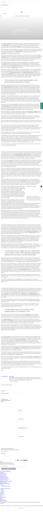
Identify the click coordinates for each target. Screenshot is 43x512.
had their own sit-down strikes (32, 231)
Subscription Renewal (4, 478)
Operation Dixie (32, 232)
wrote (32, 204)
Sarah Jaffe (15, 33)
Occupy (10, 320)
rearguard (15, 64)
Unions (8, 371)
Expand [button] (41, 186)
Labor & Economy (5, 373)
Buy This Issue (21, 436)
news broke (7, 336)
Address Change (3, 473)
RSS (27, 460)
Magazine (5, 13)
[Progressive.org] (4, 7)
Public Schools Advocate (5, 483)
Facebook (16, 460)
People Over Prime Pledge (20, 339)
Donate (1, 461)
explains (10, 160)
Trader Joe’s (12, 109)
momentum (11, 73)
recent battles (24, 246)
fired (38, 155)
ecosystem (17, 347)
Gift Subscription (3, 476)
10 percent (19, 46)
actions (18, 64)
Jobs (1, 498)
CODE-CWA (22, 180)
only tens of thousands (34, 300)
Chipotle (8, 109)
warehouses (23, 293)
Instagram (21, 460)
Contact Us (2, 494)
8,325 (16, 292)
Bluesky (18, 460)
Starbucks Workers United (28, 71)
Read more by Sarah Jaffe (13, 381)
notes (13, 300)
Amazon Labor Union (15, 71)
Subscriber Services (4, 477)
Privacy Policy (3, 497)
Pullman (30, 356)
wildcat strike (5, 44)
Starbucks (36, 371)
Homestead (36, 356)
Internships (2, 499)
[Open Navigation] (21, 12)
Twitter (20, 460)
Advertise (2, 472)
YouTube (25, 460)
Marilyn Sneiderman (8, 86)
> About (2, 484)
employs (6, 293)
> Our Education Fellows (5, 486)
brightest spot (14, 67)
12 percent (5, 63)
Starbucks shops (33, 293)
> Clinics (2, 491)
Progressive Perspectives (5, 488)
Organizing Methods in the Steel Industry (23, 154)
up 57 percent (6, 105)
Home (2, 13)
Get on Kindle (21, 419)
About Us (2, 493)
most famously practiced (25, 268)
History (19, 371)
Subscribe (20, 410)
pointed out (27, 314)
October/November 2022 (27, 371)
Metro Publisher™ (22, 508)
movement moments (7, 319)
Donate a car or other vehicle (5, 481)
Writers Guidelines (3, 500)
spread (4, 53)
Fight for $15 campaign (32, 111)
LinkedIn (23, 460)
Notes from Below (19, 50)
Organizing (14, 371)
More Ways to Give (3, 479)
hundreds (8, 43)
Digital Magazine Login (22, 427)
